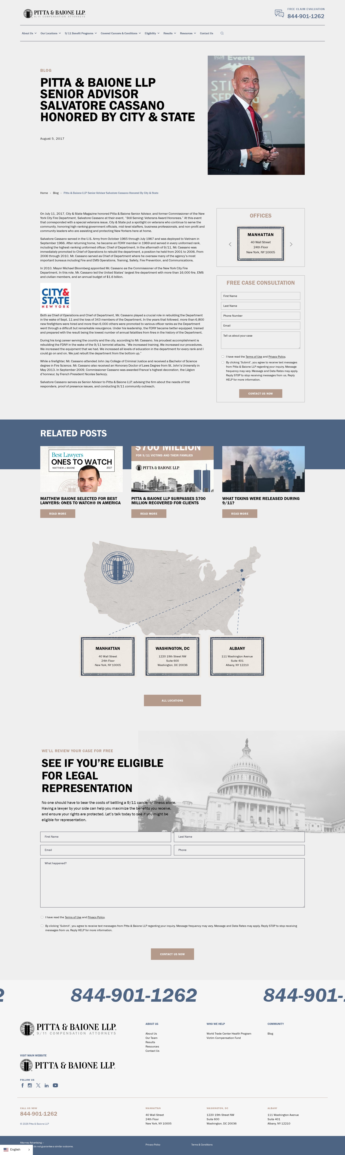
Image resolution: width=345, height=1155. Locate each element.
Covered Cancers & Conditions (119, 33)
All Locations (172, 700)
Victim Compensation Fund (224, 1038)
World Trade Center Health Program (229, 1034)
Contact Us (206, 33)
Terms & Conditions (202, 1145)
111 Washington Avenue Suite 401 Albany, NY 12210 (237, 661)
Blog (56, 193)
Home (44, 193)
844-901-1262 (306, 16)
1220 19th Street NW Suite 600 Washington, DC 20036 (173, 661)
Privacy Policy (276, 357)
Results (168, 33)
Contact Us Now (260, 393)
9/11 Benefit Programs (79, 33)
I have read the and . (256, 357)
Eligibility (150, 33)
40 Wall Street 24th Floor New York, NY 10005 (260, 247)
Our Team (152, 1038)
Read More (57, 513)
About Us (27, 33)
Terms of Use (254, 357)
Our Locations (49, 33)
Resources (186, 33)
